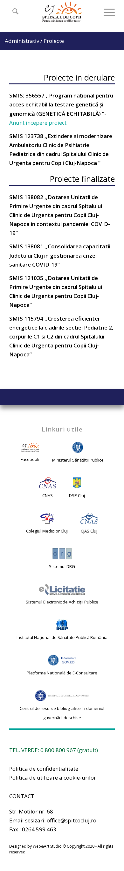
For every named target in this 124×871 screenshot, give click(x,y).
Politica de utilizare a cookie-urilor (52, 777)
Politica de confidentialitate (43, 768)
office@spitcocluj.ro (71, 820)
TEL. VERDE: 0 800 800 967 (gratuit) (53, 750)
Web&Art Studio (47, 846)
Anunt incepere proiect (38, 122)
